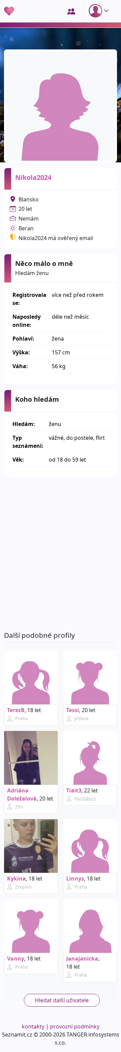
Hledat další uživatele (62, 1000)
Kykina (16, 878)
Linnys (75, 878)
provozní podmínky (74, 1026)
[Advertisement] (60, 554)
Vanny (15, 958)
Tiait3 (73, 790)
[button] (100, 10)
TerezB (16, 710)
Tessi (72, 710)
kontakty (33, 1026)
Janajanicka (82, 958)
